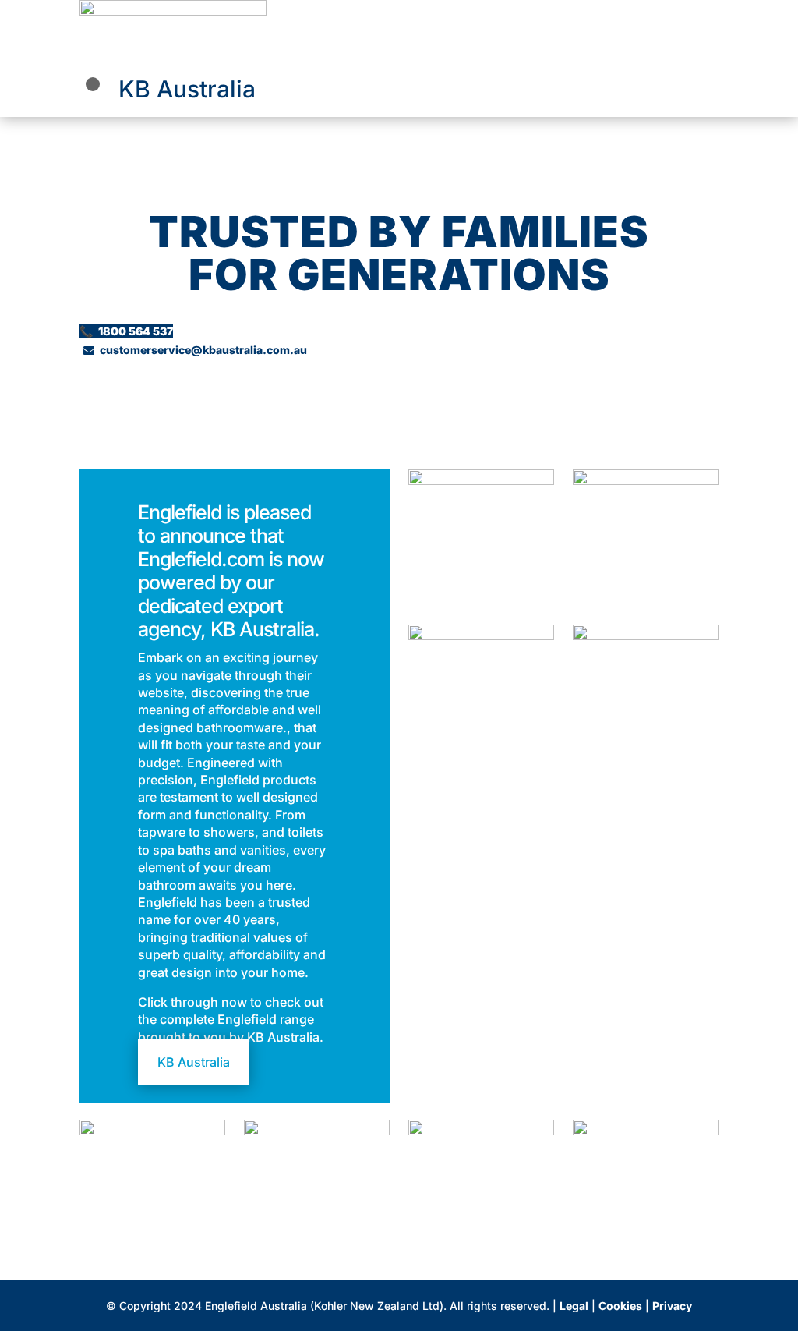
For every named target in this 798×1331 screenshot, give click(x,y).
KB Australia (187, 89)
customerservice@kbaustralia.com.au (195, 349)
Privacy (672, 1305)
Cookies (620, 1305)
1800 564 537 (126, 331)
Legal (574, 1305)
